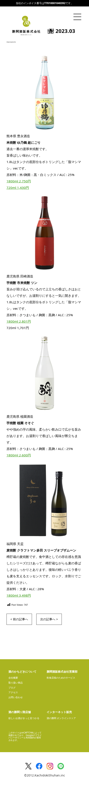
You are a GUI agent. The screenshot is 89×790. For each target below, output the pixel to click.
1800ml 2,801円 (18, 321)
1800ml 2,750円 (18, 181)
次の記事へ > (49, 619)
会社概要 (13, 677)
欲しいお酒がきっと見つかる (23, 718)
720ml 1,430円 (17, 187)
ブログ (12, 687)
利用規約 (30, 737)
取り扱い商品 (15, 682)
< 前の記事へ (19, 619)
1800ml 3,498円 (18, 595)
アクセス (13, 692)
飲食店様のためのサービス (61, 677)
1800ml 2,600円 (18, 455)
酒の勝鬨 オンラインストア (61, 718)
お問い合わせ (15, 697)
